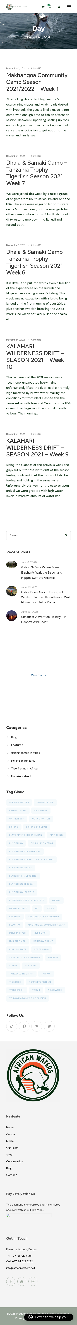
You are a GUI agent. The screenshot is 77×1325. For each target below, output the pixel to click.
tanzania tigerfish (21, 973)
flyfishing (56, 835)
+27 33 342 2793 (21, 1256)
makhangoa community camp (46, 925)
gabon (56, 900)
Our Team (12, 1148)
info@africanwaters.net (20, 1268)
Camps (10, 1134)
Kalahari (15, 916)
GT (37, 908)
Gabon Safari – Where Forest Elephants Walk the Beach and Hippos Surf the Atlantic (41, 572)
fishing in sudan (36, 827)
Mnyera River (17, 933)
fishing (13, 827)
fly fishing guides (20, 867)
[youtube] (21, 1281)
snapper (53, 957)
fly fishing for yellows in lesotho (31, 859)
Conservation (14, 1161)
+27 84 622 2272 (22, 1261)
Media (10, 1141)
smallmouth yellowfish (24, 957)
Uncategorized (21, 776)
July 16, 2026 (29, 562)
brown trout (18, 810)
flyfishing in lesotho (23, 876)
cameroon (40, 810)
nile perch (40, 933)
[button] (48, 1317)
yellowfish (55, 990)
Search (66, 535)
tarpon (46, 973)
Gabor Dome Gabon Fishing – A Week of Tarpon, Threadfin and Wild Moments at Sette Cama (45, 597)
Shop (9, 1154)
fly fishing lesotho (21, 892)
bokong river (45, 802)
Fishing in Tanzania (23, 760)
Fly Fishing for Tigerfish (25, 851)
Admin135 (36, 68)
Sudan (13, 965)
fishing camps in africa (25, 753)
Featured (17, 745)
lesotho (14, 925)
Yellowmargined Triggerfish (27, 998)
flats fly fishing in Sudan (25, 835)
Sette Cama (41, 949)
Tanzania (31, 965)
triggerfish (16, 990)
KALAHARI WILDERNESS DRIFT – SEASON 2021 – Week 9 (37, 447)
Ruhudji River (17, 949)
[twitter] (49, 1026)
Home (10, 1127)
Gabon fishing (18, 908)
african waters (19, 802)
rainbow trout (43, 941)
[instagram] (32, 1281)
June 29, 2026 (29, 587)
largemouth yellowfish (43, 916)
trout (36, 990)
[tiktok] (11, 1026)
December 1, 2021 (15, 68)
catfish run (16, 819)
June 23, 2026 (29, 612)
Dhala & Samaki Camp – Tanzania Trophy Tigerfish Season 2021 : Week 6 (36, 262)
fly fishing (16, 843)
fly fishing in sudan (21, 884)
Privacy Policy (23, 1318)
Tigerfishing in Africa (24, 768)
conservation (41, 819)
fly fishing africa (42, 843)
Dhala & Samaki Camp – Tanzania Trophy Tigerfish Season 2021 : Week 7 (36, 173)
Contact (11, 1175)
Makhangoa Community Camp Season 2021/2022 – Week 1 (37, 82)
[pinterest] (36, 1026)
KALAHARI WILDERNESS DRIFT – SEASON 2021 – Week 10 (35, 356)
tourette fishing (40, 982)
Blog (14, 737)
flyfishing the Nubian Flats (26, 900)
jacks (50, 908)
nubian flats (17, 941)
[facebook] (24, 1026)
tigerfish (15, 982)
